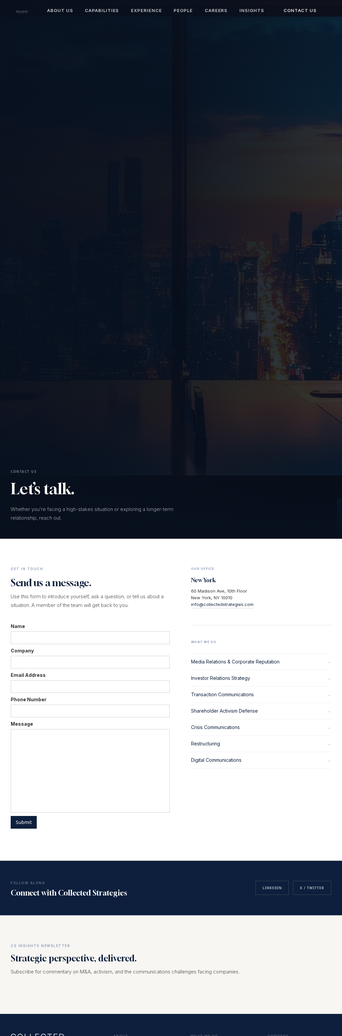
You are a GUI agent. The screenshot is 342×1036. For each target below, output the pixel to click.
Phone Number (28, 699)
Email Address (28, 675)
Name (18, 626)
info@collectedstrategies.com (222, 604)
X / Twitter (312, 888)
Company (22, 650)
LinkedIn (272, 888)
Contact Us (300, 10)
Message (22, 724)
